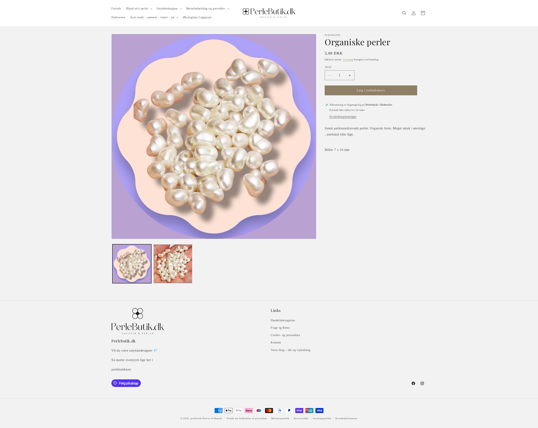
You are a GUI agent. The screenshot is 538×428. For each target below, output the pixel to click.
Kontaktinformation (346, 418)
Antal (328, 67)
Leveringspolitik (322, 418)
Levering (348, 59)
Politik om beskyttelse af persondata (247, 418)
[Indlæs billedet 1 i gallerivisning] (131, 263)
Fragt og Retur (280, 327)
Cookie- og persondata (285, 335)
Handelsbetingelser (283, 320)
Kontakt (276, 342)
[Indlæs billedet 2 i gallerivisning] (172, 263)
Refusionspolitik (280, 418)
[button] (139, 8)
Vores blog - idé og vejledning (290, 350)
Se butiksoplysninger (343, 116)
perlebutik (196, 418)
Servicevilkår (301, 418)
